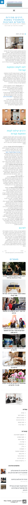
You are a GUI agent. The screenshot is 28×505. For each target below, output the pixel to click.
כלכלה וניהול (21, 456)
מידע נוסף (21, 453)
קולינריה (22, 442)
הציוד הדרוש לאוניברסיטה (19, 479)
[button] (14, 10)
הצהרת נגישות (20, 417)
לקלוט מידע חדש (7, 96)
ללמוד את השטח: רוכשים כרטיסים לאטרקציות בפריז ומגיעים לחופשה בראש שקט (14, 330)
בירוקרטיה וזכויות (19, 460)
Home (24, 23)
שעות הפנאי (21, 439)
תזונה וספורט (20, 437)
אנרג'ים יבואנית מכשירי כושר (13, 152)
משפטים (22, 449)
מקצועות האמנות (19, 451)
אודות (22, 413)
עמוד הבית (21, 424)
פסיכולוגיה (21, 444)
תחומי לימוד (21, 415)
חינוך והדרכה (20, 458)
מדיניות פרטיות (20, 420)
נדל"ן (23, 446)
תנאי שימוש (21, 422)
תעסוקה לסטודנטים (19, 434)
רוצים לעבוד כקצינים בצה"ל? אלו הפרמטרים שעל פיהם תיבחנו (18, 488)
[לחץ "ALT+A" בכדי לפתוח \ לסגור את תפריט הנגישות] (2, 2)
